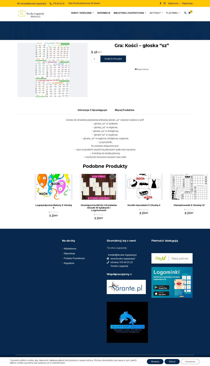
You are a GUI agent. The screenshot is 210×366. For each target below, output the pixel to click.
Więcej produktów (124, 110)
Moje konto (173, 3)
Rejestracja (187, 3)
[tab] (92, 110)
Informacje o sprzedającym (92, 110)
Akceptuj (155, 361)
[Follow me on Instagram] (165, 3)
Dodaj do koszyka (113, 59)
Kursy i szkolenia (81, 13)
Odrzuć (172, 361)
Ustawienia (190, 361)
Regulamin (69, 263)
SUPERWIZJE (103, 13)
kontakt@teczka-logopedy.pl (33, 3)
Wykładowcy (70, 248)
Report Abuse (143, 69)
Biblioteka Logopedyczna (129, 13)
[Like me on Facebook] (161, 3)
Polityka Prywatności (74, 258)
